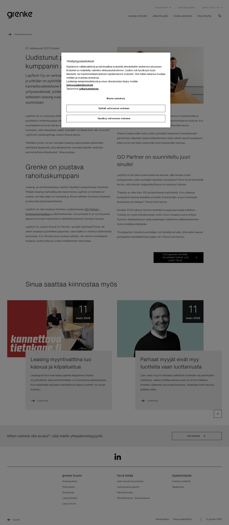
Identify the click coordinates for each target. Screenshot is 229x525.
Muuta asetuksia (116, 98)
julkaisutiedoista (88, 88)
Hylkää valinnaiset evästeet (114, 108)
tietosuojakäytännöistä (79, 85)
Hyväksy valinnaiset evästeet (114, 118)
